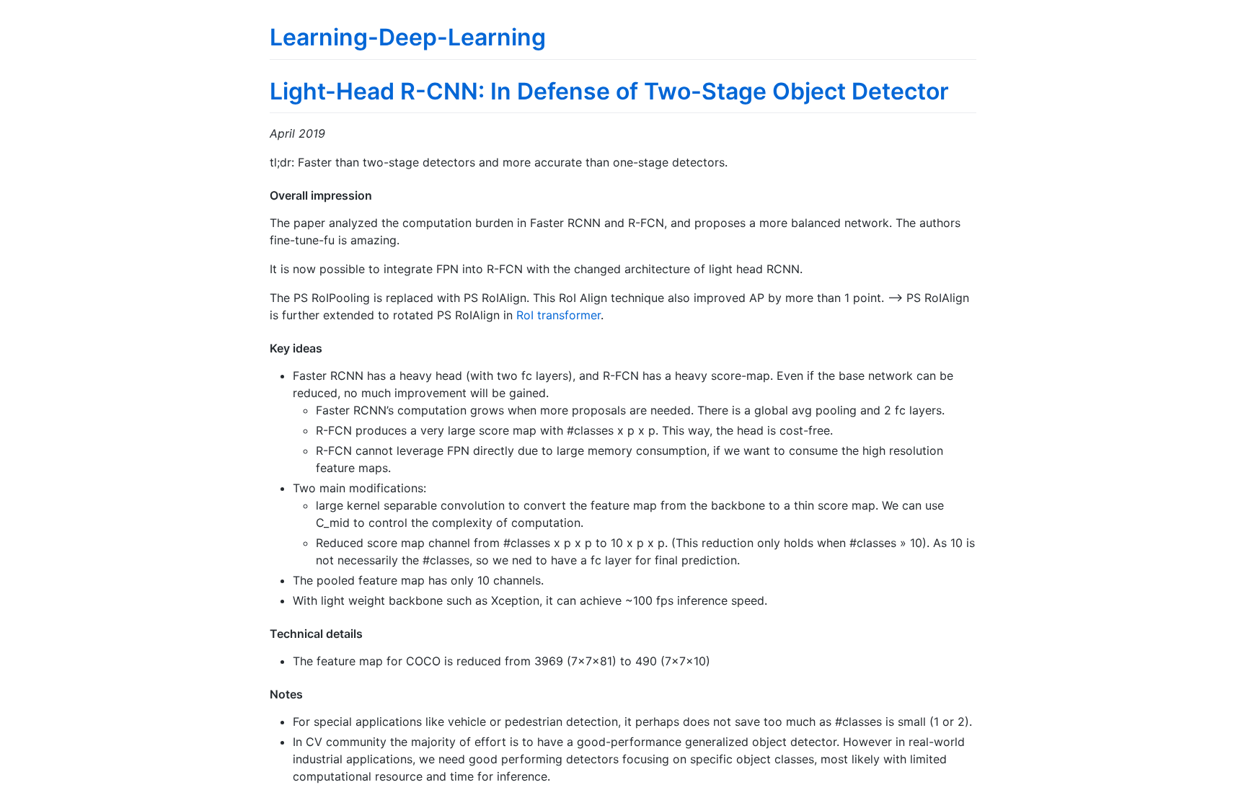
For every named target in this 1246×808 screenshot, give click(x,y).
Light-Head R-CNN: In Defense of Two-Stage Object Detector (609, 91)
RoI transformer (558, 315)
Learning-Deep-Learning (408, 37)
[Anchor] (378, 194)
